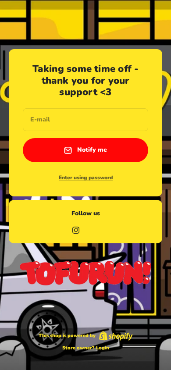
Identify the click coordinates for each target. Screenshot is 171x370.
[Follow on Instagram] (75, 230)
